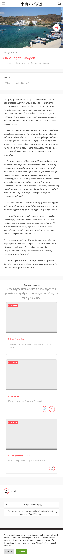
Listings (7, 52)
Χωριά (15, 52)
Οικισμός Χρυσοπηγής (32, 504)
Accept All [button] (21, 551)
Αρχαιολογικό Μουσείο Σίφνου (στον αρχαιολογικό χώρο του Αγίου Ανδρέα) (30, 512)
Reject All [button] (9, 551)
